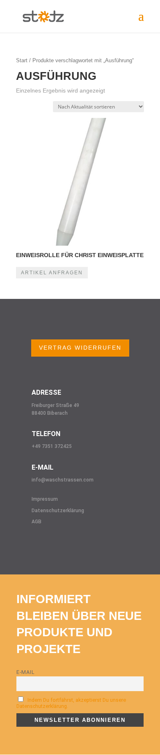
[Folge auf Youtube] (68, 544)
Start (21, 60)
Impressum (45, 499)
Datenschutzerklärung (58, 510)
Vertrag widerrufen (80, 347)
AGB (36, 521)
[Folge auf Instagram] (35, 544)
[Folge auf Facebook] (18, 544)
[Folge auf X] (51, 544)
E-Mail (25, 672)
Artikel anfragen (52, 273)
